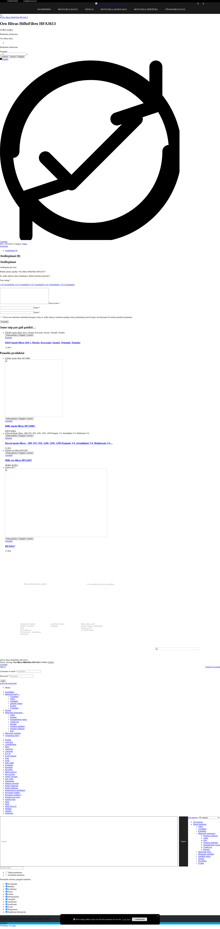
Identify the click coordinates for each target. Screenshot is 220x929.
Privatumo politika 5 (13, 795)
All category (198, 822)
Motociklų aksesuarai (13, 713)
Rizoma (13, 724)
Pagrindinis (9, 692)
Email (37, 312)
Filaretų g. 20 (86, 628)
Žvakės (13, 706)
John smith (9, 763)
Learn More (126, 919)
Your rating (5, 280)
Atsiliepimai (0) (11, 250)
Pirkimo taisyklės (27, 626)
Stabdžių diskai (16, 703)
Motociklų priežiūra (13, 733)
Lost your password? (8, 683)
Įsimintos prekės (57, 624)
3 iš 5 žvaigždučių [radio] (37, 285)
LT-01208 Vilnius (87, 630)
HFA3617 (10, 546)
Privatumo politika (27, 624)
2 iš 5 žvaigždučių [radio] (22, 285)
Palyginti (21, 57)
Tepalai (8, 710)
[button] (1, 15)
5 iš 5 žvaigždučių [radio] (67, 285)
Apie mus (9, 742)
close (14, 925)
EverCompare (10, 756)
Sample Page (10, 799)
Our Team (9, 779)
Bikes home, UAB (87, 624)
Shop (7, 802)
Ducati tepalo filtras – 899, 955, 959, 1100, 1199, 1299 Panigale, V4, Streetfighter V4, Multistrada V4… (59, 443)
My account (10, 774)
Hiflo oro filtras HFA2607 (18, 460)
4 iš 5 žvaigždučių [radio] (52, 285)
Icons (7, 760)
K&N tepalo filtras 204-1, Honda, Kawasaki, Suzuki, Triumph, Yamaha (42, 342)
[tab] (92, 250)
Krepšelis (54, 626)
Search (183, 841)
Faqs (7, 758)
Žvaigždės (14, 708)
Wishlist (8, 809)
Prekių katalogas (11, 786)
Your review (54, 303)
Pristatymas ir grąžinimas (15, 790)
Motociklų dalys (11, 694)
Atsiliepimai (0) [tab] (10, 256)
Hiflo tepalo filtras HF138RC (20, 426)
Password (4, 676)
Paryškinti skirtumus (16, 875)
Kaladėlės (14, 701)
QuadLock (14, 722)
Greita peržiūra (11, 335)
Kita (12, 731)
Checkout (9, 749)
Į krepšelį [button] (8, 421)
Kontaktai (24, 634)
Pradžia (8, 740)
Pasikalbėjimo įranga (18, 719)
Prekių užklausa (11, 788)
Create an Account (212, 667)
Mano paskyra (11, 772)
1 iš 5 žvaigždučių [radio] (7, 285)
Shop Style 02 (10, 806)
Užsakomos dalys (12, 735)
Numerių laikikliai (17, 726)
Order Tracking (11, 776)
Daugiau (8, 338)
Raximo (13, 717)
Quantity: (4, 51)
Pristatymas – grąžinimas (30, 632)
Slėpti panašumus (15, 872)
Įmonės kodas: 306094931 (91, 626)
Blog (7, 747)
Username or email (8, 671)
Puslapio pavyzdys (12, 797)
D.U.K (22, 628)
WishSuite (9, 813)
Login (3, 681)
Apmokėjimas (25, 630)
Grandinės (14, 696)
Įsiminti (13, 57)
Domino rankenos (17, 729)
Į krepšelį (4, 57)
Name (37, 308)
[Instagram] (196, 627)
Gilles (12, 715)
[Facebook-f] (187, 627)
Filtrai (24, 244)
